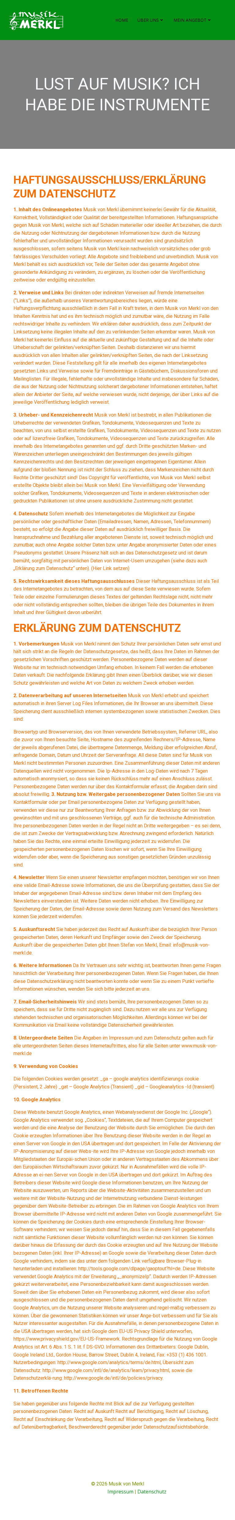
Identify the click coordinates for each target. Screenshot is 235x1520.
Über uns (148, 20)
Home (121, 20)
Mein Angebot (190, 20)
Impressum (120, 1491)
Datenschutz (151, 1491)
